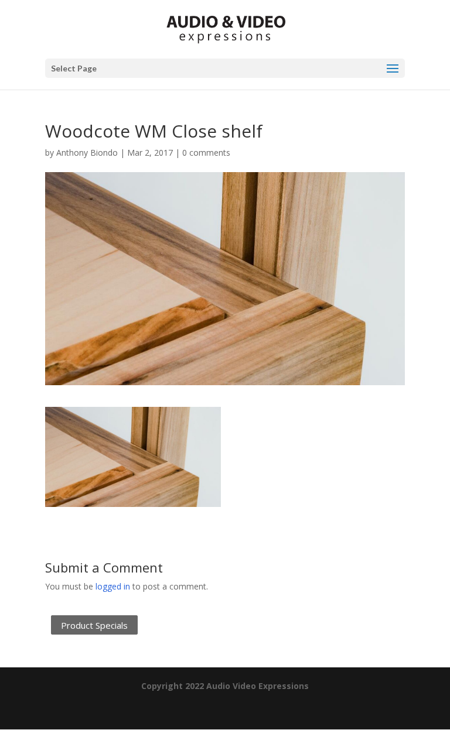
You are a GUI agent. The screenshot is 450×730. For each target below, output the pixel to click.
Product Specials (94, 625)
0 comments (206, 152)
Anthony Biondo (87, 152)
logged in (113, 586)
